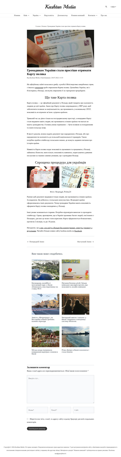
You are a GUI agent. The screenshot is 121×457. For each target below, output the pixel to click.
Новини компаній (78, 15)
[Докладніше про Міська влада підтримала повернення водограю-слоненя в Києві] (45, 336)
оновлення (39, 87)
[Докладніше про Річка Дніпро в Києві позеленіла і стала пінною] (75, 336)
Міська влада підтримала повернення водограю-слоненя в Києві (45, 352)
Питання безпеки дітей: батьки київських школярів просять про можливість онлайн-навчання (75, 285)
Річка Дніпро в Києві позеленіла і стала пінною (75, 351)
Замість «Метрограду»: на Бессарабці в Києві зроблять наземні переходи (43, 319)
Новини (17, 15)
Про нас (104, 15)
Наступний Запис (85, 242)
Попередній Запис (35, 242)
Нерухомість (49, 15)
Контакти (91, 15)
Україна (35, 15)
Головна (38, 26)
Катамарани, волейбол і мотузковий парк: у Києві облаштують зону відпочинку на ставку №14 (45, 286)
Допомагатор (62, 15)
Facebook (78, 231)
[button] (106, 6)
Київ (25, 15)
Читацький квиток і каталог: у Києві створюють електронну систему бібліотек (74, 319)
